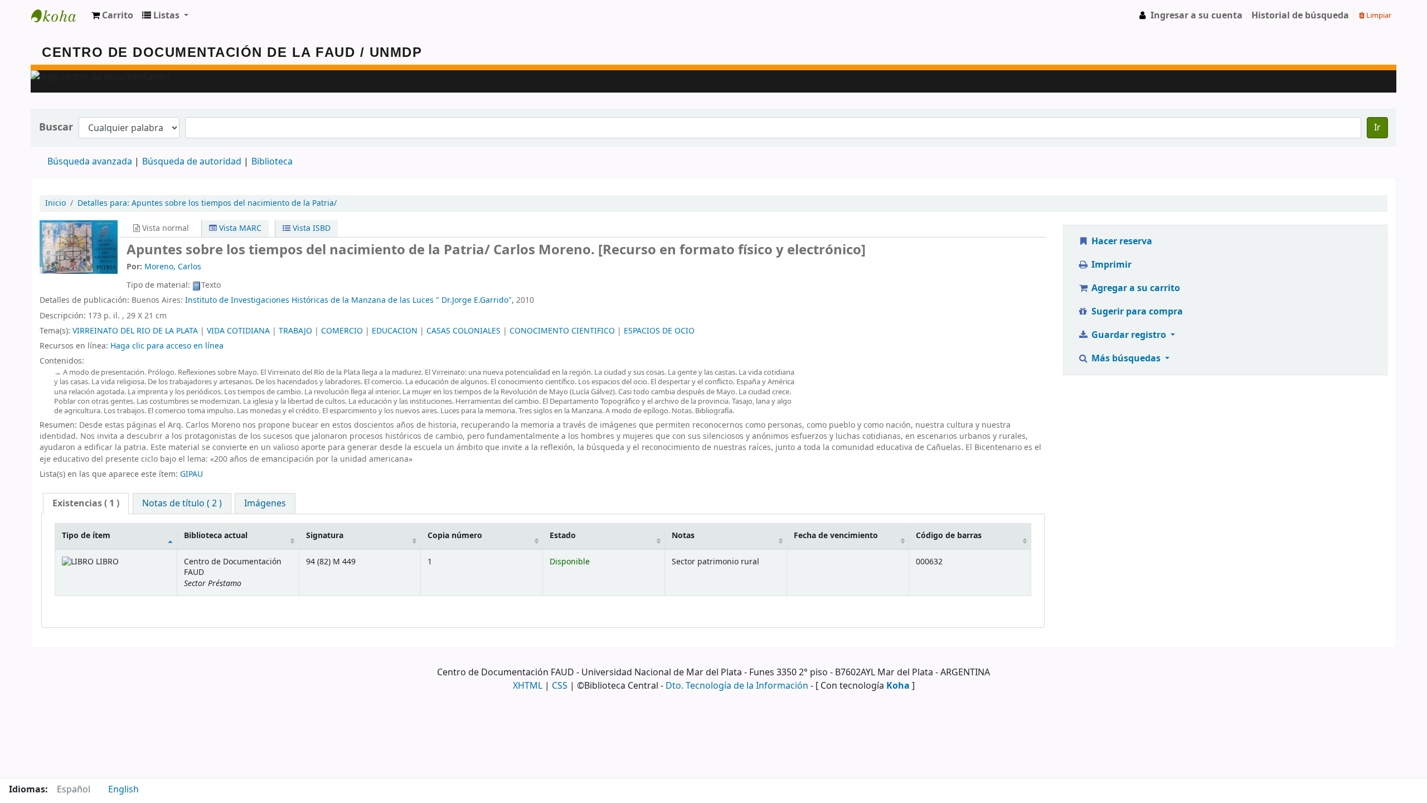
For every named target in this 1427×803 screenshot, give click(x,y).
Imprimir (1110, 265)
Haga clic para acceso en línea (167, 346)
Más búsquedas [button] (1126, 358)
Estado (563, 535)
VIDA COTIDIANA (238, 331)
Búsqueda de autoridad (191, 161)
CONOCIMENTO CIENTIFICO (562, 331)
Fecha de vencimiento (836, 535)
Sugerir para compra (1136, 311)
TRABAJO (295, 331)
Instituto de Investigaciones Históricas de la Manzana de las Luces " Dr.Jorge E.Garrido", (349, 300)
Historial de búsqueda (1300, 15)
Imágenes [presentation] (265, 503)
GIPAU (191, 474)
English (123, 789)
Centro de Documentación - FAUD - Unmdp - (59, 15)
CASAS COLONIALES (463, 331)
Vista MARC (239, 228)
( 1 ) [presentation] (85, 503)
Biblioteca (272, 161)
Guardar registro (1128, 335)
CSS (559, 686)
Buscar (56, 127)
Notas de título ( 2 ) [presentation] (182, 503)
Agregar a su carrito (1134, 288)
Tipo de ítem (86, 535)
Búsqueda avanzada (89, 161)
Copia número (455, 535)
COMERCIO (342, 331)
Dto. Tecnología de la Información (737, 686)
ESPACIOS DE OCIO (659, 331)
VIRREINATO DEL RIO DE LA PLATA (135, 331)
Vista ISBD (310, 228)
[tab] (86, 504)
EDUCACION (395, 331)
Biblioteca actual (215, 535)
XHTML (527, 686)
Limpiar (1378, 15)
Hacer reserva (1120, 241)
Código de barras (949, 535)
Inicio (55, 203)
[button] (112, 15)
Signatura (324, 535)
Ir (1377, 127)
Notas (683, 535)
